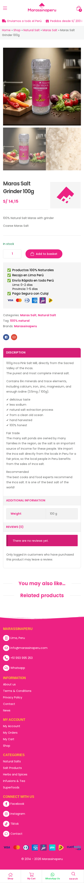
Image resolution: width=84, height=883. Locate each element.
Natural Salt (31, 30)
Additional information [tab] (25, 500)
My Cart (31, 878)
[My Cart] (31, 875)
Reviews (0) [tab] (15, 527)
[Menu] (5, 8)
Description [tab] (15, 352)
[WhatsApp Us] (53, 875)
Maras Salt (50, 30)
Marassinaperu (25, 326)
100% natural (20, 321)
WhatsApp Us (52, 878)
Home (6, 30)
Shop (17, 30)
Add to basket (46, 254)
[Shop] (10, 875)
